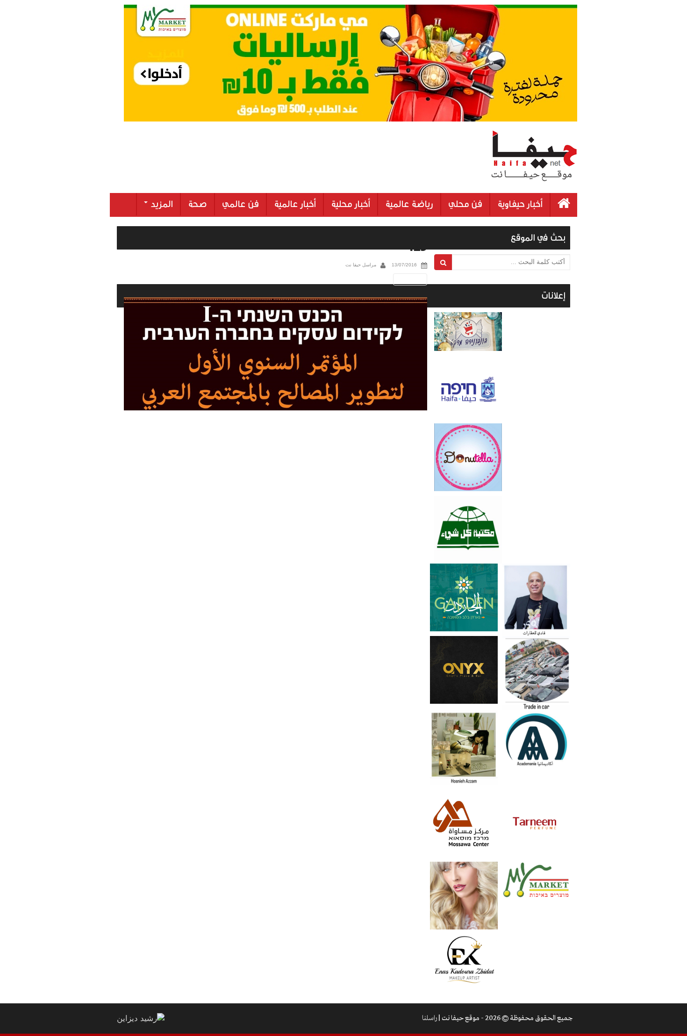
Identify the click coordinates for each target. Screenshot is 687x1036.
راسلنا (429, 1018)
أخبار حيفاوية (520, 204)
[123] (275, 354)
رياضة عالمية (409, 204)
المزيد (161, 204)
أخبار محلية (350, 204)
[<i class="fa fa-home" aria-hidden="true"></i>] (564, 205)
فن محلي (465, 204)
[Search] (443, 262)
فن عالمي (240, 204)
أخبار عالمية (295, 204)
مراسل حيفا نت (360, 264)
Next (411, 279)
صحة (197, 204)
